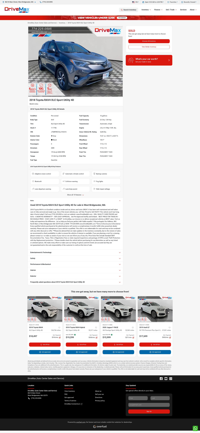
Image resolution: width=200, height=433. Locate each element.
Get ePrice (46, 344)
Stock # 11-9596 (107, 325)
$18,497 (33, 336)
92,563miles (129, 330)
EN (137, 2)
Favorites (173, 2)
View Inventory (69, 391)
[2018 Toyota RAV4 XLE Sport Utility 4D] (44, 309)
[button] (20, 2)
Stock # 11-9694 (144, 325)
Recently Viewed (189, 2)
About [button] (192, 10)
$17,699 (143, 336)
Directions (98, 397)
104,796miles (56, 330)
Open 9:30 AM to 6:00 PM (153, 2)
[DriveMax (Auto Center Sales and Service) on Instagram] (170, 378)
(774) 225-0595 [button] (47, 2)
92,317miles (93, 330)
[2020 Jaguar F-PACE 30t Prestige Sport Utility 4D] (118, 309)
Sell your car (99, 394)
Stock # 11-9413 (71, 325)
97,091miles (166, 330)
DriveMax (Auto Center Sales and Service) (42, 23)
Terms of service (70, 401)
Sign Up (149, 411)
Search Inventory (129, 10)
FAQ (65, 394)
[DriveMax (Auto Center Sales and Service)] (17, 10)
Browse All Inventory (149, 41)
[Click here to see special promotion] (100, 18)
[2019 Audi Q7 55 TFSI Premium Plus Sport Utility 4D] (155, 309)
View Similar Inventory (149, 47)
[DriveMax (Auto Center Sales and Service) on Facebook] (160, 378)
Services (183, 10)
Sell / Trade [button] (170, 10)
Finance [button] (157, 10)
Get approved (46, 352)
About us (98, 391)
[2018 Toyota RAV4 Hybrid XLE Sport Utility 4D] (81, 309)
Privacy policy (100, 401)
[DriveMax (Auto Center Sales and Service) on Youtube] (165, 378)
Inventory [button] (145, 10)
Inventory (62, 23)
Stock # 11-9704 (34, 325)
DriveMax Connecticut (72, 404)
